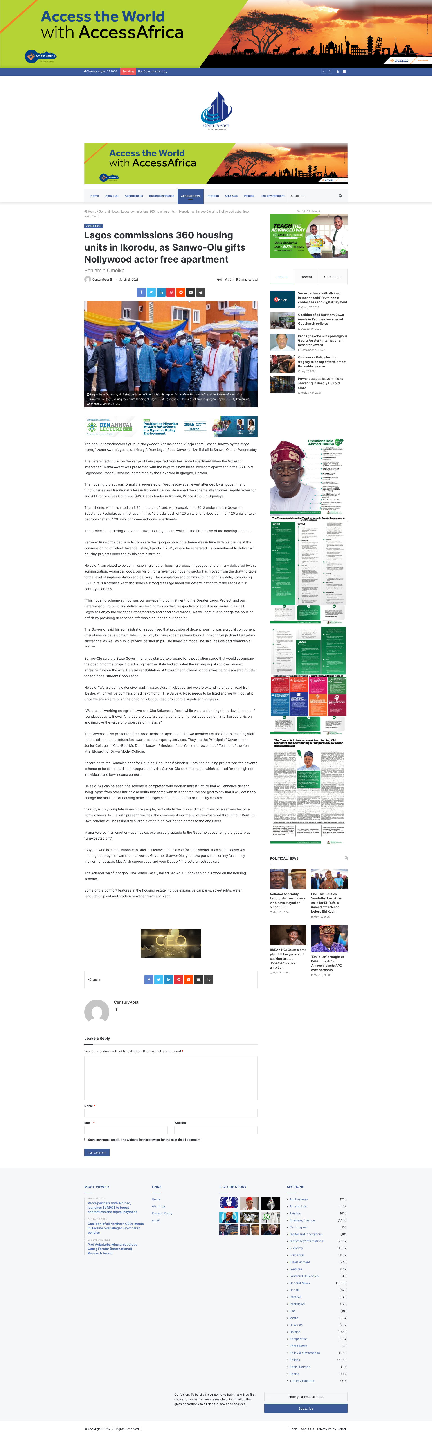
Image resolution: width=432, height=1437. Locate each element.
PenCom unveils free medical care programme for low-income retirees (187, 71)
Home (94, 195)
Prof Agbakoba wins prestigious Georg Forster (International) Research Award (323, 340)
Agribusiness (134, 195)
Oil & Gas (231, 195)
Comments (333, 277)
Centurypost (299, 1227)
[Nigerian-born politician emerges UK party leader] (228, 1217)
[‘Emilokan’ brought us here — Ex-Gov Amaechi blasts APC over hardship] (329, 938)
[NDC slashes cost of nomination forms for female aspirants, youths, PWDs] (228, 1202)
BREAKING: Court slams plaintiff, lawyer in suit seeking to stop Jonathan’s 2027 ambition (288, 958)
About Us (111, 195)
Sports (294, 1374)
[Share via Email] (190, 292)
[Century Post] (216, 109)
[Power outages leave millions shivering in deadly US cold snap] (282, 384)
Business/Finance (161, 195)
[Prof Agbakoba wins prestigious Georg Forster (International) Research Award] (282, 342)
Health (294, 1290)
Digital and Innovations (306, 1234)
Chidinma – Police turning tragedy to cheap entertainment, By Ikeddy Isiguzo (322, 361)
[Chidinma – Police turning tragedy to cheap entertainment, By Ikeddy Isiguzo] (282, 364)
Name (89, 1106)
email (156, 1220)
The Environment (272, 195)
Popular (282, 277)
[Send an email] (111, 279)
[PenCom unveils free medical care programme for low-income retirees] (270, 1203)
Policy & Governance (305, 1353)
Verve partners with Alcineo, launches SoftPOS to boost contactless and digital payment (322, 297)
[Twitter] (151, 292)
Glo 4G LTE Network (309, 211)
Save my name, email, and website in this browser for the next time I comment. (144, 1139)
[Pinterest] (171, 292)
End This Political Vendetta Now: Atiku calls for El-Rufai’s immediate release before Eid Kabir (326, 902)
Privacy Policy (162, 1213)
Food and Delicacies (304, 1276)
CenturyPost (100, 279)
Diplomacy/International (307, 1241)
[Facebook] (141, 292)
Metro (294, 1318)
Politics (249, 195)
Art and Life (298, 1206)
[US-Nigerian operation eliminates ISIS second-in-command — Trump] (270, 1229)
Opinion (295, 1332)
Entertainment (300, 1262)
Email (89, 1123)
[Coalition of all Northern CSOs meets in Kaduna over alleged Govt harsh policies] (282, 320)
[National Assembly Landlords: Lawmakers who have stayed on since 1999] (288, 879)
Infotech (213, 195)
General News (190, 195)
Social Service (300, 1367)
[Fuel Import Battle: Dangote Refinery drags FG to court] (228, 1229)
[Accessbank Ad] (216, 163)
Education (297, 1255)
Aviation (295, 1213)
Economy (296, 1248)
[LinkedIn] (161, 292)
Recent (306, 277)
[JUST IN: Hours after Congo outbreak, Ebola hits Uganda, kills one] (249, 1217)
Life (292, 1311)
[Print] (200, 292)
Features (296, 1269)
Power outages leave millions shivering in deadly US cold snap (320, 383)
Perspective (298, 1339)
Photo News (298, 1346)
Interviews (297, 1304)
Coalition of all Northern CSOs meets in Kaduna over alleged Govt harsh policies (321, 319)
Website (180, 1123)
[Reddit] (180, 292)
